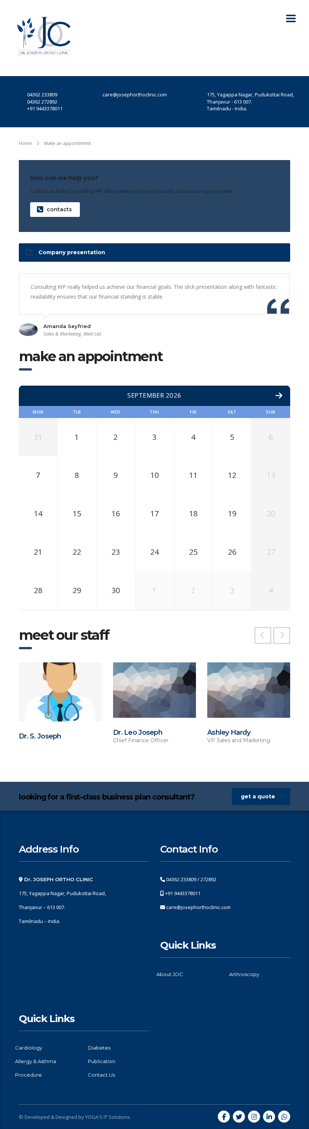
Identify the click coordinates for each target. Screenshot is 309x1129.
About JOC (169, 974)
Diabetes (99, 1048)
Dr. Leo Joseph (137, 732)
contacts (59, 209)
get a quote (258, 796)
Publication (101, 1061)
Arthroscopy (244, 974)
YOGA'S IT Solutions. (108, 1117)
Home (25, 143)
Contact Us (101, 1075)
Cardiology (28, 1048)
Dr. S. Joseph (40, 736)
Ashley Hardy (228, 732)
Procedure (28, 1075)
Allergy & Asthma (35, 1061)
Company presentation (71, 252)
